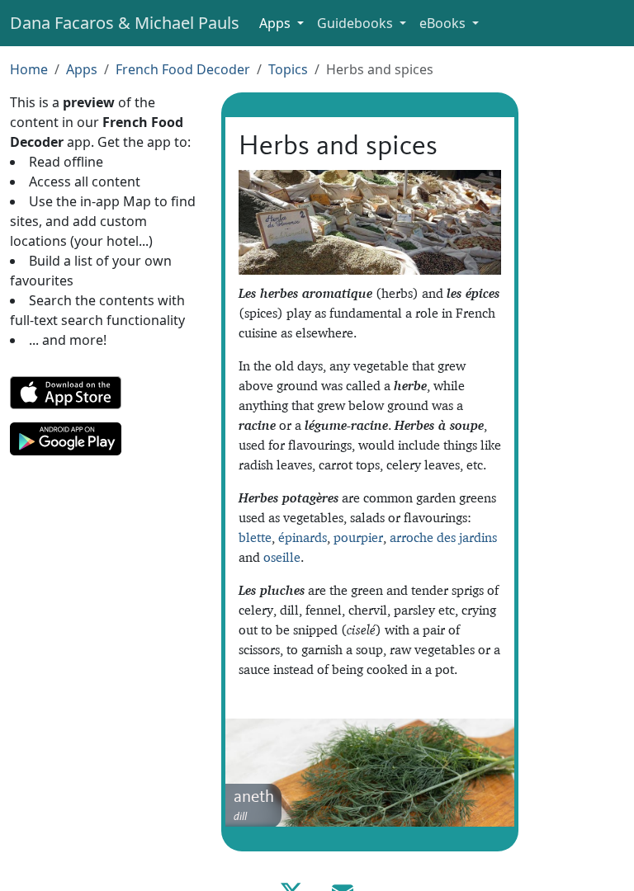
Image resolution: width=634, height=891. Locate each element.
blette (255, 537)
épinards (302, 537)
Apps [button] (276, 23)
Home (29, 69)
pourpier (358, 537)
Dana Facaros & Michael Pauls (124, 23)
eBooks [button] (444, 23)
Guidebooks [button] (356, 23)
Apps (81, 69)
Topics (288, 69)
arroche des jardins (443, 537)
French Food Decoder (183, 69)
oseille (281, 557)
